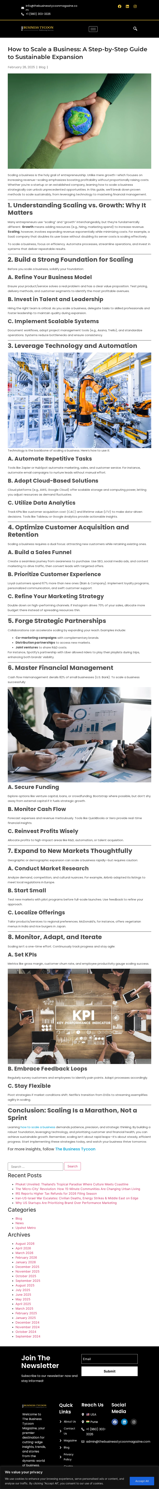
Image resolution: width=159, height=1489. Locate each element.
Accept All (142, 1481)
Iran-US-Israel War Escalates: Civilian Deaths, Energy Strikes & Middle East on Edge (77, 1198)
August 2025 (25, 1285)
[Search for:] (35, 1167)
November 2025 (28, 1271)
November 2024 (28, 1327)
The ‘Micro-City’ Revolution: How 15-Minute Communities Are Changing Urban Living (78, 1189)
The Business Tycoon (75, 1149)
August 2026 (25, 1243)
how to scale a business (38, 1127)
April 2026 (23, 1248)
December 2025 (27, 1267)
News (20, 1223)
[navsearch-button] (135, 29)
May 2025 (23, 1299)
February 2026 (26, 1257)
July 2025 (23, 1290)
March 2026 (24, 1253)
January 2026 (26, 1262)
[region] (79, 1477)
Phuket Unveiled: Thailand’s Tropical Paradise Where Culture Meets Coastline (72, 1184)
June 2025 (23, 1294)
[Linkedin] (127, 6)
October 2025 (26, 1276)
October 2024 (26, 1332)
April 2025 (23, 1304)
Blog (19, 1218)
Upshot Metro (26, 1228)
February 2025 (26, 1313)
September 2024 (28, 1336)
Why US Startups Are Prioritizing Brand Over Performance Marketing (66, 1203)
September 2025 (28, 1281)
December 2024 (27, 1322)
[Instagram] (135, 6)
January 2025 (26, 1318)
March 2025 (24, 1308)
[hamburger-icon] (93, 29)
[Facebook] (119, 6)
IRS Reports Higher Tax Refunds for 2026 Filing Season (56, 1193)
